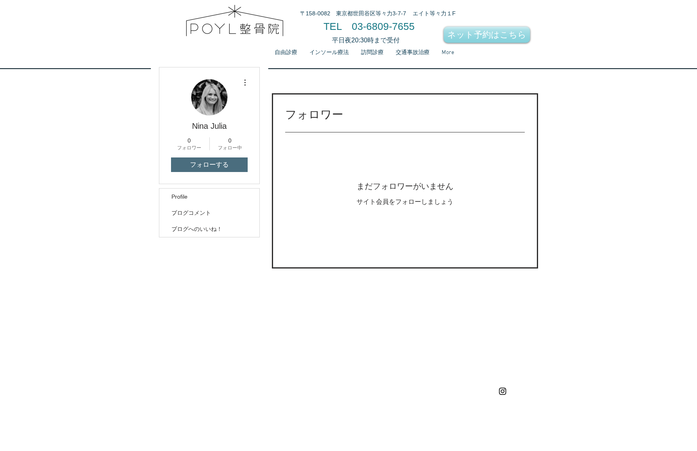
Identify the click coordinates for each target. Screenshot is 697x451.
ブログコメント (191, 213)
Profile (179, 196)
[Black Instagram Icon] (502, 391)
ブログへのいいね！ (196, 229)
